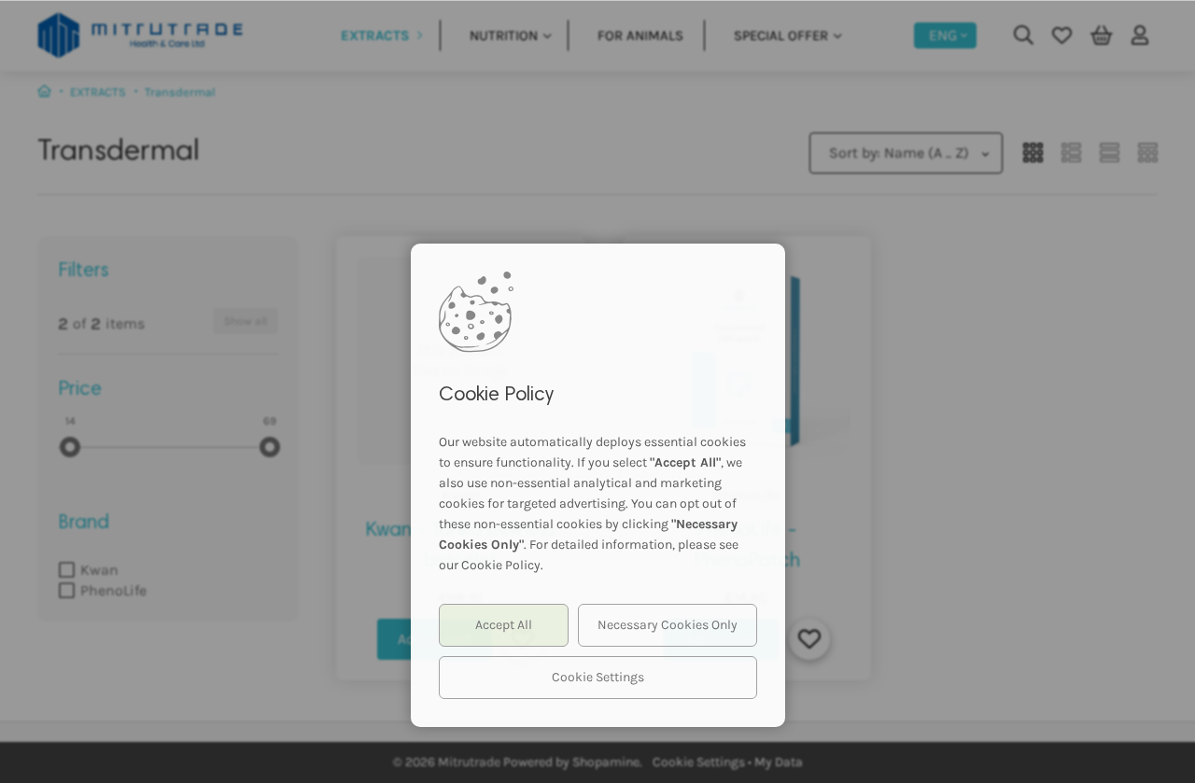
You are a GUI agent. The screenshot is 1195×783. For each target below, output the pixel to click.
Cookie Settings (598, 677)
